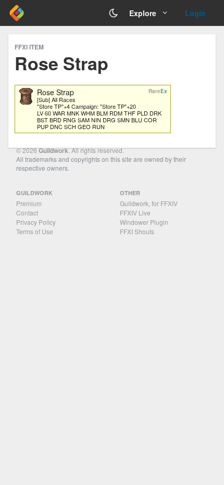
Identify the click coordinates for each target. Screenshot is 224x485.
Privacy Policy (36, 222)
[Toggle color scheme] (113, 13)
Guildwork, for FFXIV (149, 203)
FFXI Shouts (137, 231)
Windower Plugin (144, 222)
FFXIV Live (135, 212)
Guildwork (53, 150)
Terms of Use (34, 231)
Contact (27, 212)
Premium (29, 203)
